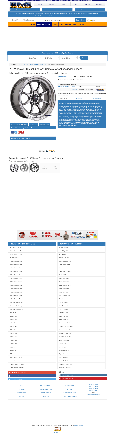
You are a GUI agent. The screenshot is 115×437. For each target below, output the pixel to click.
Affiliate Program (21, 392)
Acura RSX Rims (63, 247)
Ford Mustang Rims (64, 306)
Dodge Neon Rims (64, 288)
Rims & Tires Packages (43, 24)
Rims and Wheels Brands (16, 309)
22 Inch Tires (13, 337)
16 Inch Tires (13, 319)
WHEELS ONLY (62, 76)
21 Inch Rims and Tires (16, 285)
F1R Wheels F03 (71, 125)
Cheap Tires (13, 347)
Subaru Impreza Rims (64, 350)
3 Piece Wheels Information (17, 367)
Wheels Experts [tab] (13, 9)
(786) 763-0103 (52, 15)
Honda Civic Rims (63, 316)
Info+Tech (51, 4)
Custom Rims (13, 361)
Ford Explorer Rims (64, 299)
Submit (84, 58)
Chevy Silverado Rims (65, 271)
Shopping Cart (99, 4)
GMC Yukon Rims (63, 312)
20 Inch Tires (13, 333)
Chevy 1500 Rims (63, 268)
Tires (61, 24)
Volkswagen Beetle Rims (65, 364)
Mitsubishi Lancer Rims (65, 337)
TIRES (73, 87)
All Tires (12, 354)
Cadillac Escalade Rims (65, 261)
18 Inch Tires (13, 326)
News (75, 24)
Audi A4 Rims (62, 254)
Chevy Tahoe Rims (64, 278)
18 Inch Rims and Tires (16, 275)
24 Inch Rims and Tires (16, 292)
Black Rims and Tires (15, 247)
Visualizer (68, 24)
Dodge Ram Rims (63, 292)
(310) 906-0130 (41, 15)
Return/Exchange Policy (45, 389)
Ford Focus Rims (63, 302)
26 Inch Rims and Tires (16, 295)
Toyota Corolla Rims (64, 361)
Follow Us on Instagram (69, 375)
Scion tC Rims (62, 343)
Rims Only (69, 389)
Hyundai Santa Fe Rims (65, 323)
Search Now (80, 20)
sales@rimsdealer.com (93, 394)
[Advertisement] (57, 39)
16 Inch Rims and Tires (16, 268)
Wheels (55, 24)
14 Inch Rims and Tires (16, 261)
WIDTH (67, 87)
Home (33, 24)
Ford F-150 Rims (63, 309)
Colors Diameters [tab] (97, 98)
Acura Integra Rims (64, 251)
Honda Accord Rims (64, 319)
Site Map (21, 396)
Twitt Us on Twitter (17, 379)
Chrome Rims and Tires (16, 251)
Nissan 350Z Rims (64, 340)
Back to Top (57, 433)
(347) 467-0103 (65, 15)
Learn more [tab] (79, 98)
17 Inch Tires (13, 323)
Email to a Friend (44, 124)
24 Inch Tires (13, 340)
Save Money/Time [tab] (80, 9)
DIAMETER (61, 87)
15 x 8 (59, 89)
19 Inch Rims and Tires (16, 278)
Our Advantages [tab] (46, 9)
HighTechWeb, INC (78, 425)
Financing (64, 4)
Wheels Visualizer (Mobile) (69, 396)
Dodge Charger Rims (64, 282)
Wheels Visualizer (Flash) (69, 392)
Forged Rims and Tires (16, 357)
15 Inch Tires (13, 316)
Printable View (33, 124)
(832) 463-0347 (77, 15)
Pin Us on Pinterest (68, 378)
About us (40, 4)
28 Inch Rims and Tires (16, 299)
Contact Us (21, 389)
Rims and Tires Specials (16, 302)
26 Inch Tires (13, 343)
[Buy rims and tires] (33, 98)
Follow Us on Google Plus (19, 372)
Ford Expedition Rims (64, 295)
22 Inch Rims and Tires (16, 288)
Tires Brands (13, 312)
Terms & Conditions (45, 392)
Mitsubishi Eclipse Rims (65, 333)
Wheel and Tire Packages (16, 306)
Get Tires (74, 89)
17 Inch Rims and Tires (16, 271)
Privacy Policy (45, 396)
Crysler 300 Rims (63, 275)
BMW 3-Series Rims (64, 257)
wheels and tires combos (91, 123)
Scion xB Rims (63, 347)
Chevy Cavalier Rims (64, 264)
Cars (76, 4)
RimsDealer (73, 102)
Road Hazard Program (45, 385)
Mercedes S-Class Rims (65, 330)
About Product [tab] (63, 98)
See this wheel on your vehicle (19, 124)
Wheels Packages (69, 385)
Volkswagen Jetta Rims (65, 367)
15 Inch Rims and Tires (16, 264)
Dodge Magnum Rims (64, 285)
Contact (81, 24)
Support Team (87, 4)
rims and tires (78, 122)
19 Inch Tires (13, 330)
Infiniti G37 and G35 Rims (66, 326)
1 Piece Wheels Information (17, 364)
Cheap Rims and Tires (16, 254)
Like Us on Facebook (17, 376)
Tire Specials (13, 350)
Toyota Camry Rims (64, 354)
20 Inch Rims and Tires (16, 282)
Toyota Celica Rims (64, 357)
